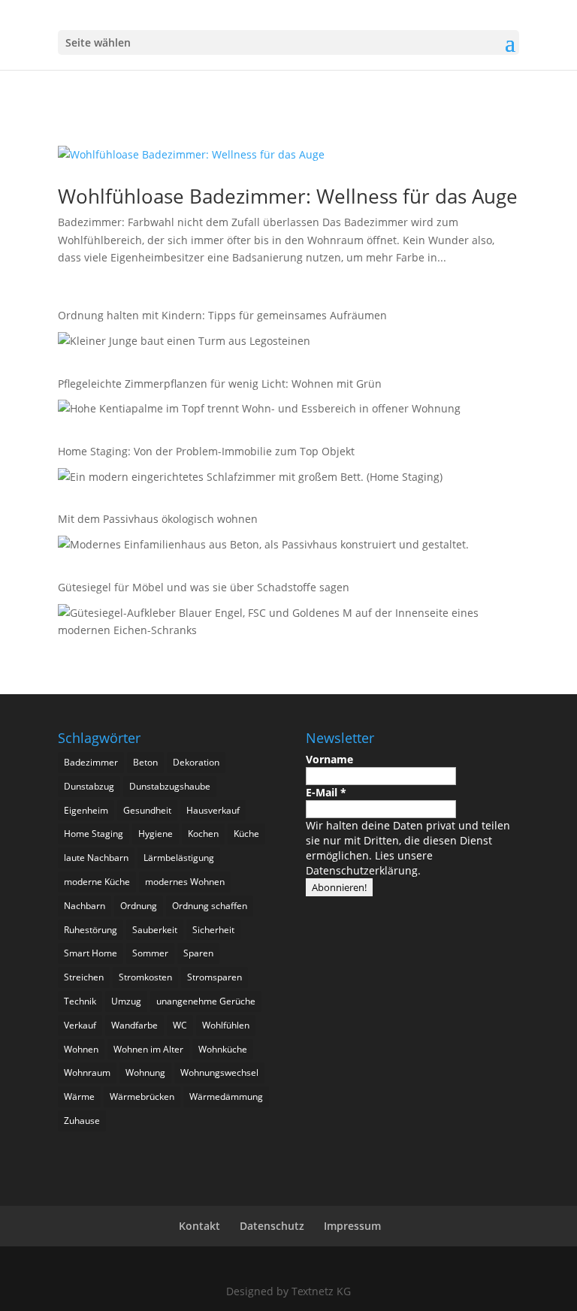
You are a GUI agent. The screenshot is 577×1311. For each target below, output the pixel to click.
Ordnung (138, 905)
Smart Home (90, 953)
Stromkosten (145, 977)
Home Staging (93, 833)
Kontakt (199, 1226)
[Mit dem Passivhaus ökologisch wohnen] (263, 547)
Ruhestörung (90, 929)
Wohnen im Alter (148, 1049)
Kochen (203, 833)
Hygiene (155, 833)
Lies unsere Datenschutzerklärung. (369, 863)
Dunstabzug (89, 786)
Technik (80, 1001)
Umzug (126, 1001)
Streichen (84, 977)
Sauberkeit (154, 929)
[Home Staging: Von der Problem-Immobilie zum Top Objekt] (250, 479)
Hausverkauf (213, 810)
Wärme (79, 1096)
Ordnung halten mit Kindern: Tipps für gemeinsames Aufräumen (224, 315)
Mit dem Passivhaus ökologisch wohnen (158, 519)
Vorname (329, 759)
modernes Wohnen (185, 881)
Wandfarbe (134, 1025)
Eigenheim (86, 810)
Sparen (198, 953)
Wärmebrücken (142, 1096)
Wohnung (145, 1072)
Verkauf (80, 1025)
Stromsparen (214, 977)
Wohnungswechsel (219, 1072)
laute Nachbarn (96, 857)
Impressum (352, 1226)
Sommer (150, 953)
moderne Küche (97, 881)
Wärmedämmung (226, 1096)
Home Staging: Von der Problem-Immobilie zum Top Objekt (206, 451)
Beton (145, 762)
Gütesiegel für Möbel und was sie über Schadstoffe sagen (203, 587)
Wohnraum (87, 1072)
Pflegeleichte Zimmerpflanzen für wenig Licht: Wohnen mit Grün (220, 383)
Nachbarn (84, 905)
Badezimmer (91, 762)
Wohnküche (222, 1049)
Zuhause (82, 1120)
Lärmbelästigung (178, 857)
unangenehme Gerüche (205, 1001)
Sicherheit (213, 929)
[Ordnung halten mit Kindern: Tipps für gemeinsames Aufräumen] (184, 343)
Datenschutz (272, 1226)
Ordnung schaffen (209, 905)
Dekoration (196, 762)
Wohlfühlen (225, 1025)
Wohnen (81, 1049)
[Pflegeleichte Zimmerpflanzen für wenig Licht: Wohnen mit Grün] (259, 411)
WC (180, 1025)
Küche (246, 833)
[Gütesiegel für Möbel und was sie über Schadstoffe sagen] (285, 624)
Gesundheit (147, 810)
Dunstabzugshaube (169, 786)
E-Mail (326, 792)
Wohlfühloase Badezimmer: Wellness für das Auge (288, 196)
